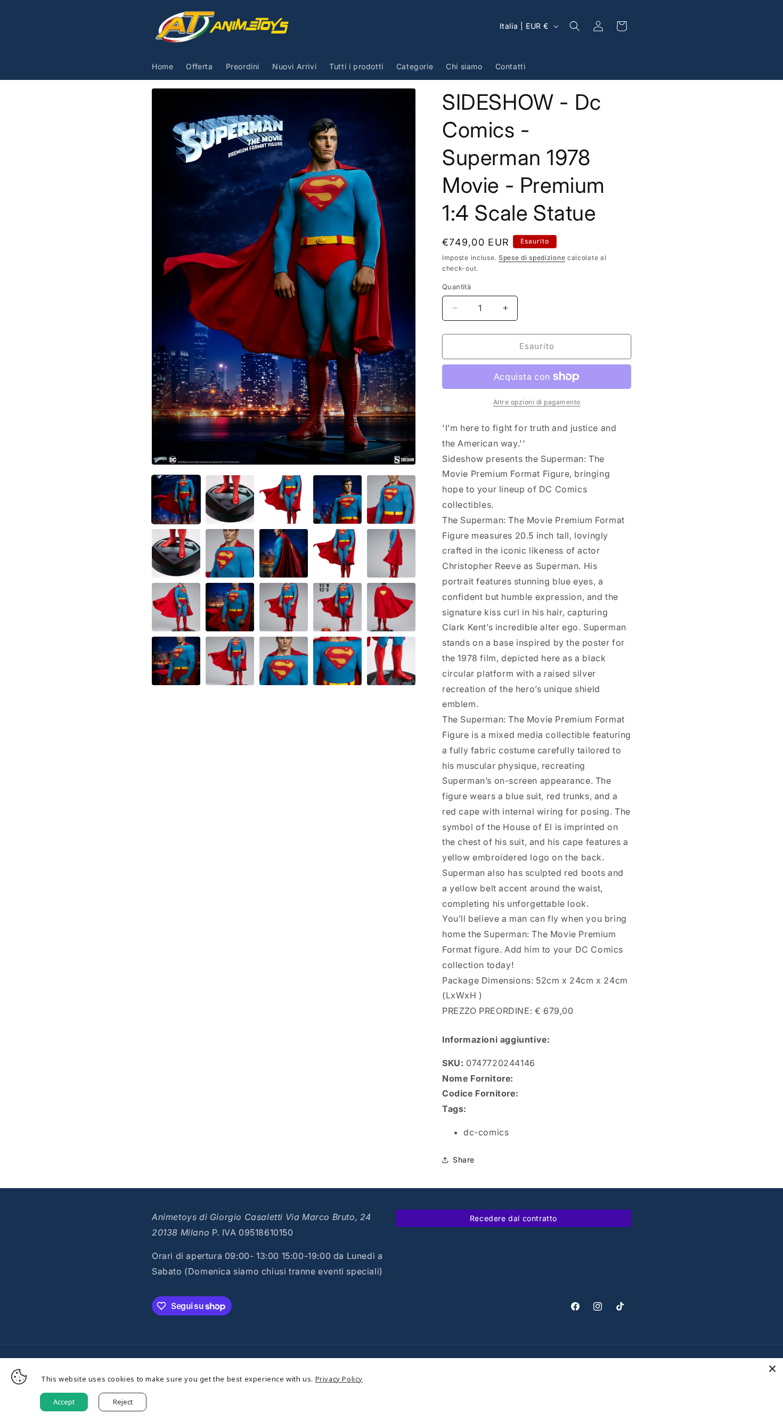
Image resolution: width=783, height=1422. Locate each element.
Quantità (456, 286)
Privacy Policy (339, 1379)
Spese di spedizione (532, 258)
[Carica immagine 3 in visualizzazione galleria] (283, 499)
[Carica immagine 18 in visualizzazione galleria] (283, 661)
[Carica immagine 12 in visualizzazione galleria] (230, 607)
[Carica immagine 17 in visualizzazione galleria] (230, 661)
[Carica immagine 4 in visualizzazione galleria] (337, 499)
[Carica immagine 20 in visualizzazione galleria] (391, 661)
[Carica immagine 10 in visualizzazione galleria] (391, 553)
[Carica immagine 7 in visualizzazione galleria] (230, 553)
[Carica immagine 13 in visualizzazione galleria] (283, 607)
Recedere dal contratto (513, 1218)
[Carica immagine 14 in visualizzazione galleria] (337, 607)
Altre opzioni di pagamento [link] (537, 402)
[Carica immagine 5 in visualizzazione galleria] (391, 499)
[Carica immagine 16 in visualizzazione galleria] (176, 661)
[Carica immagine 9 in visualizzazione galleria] (337, 553)
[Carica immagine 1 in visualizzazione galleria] (176, 499)
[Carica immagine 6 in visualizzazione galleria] (176, 553)
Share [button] (464, 1159)
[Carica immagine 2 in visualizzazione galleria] (230, 499)
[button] (574, 26)
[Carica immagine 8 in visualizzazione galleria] (283, 553)
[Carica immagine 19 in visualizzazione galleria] (337, 661)
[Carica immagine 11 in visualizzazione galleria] (176, 607)
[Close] (772, 1368)
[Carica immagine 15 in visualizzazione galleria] (391, 607)
